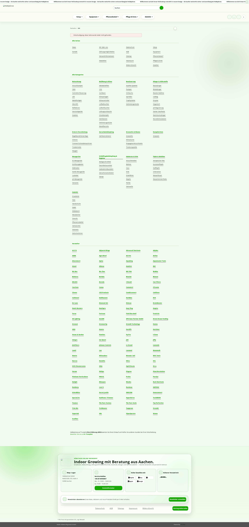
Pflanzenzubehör (77, 222)
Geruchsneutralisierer (106, 173)
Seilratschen (76, 226)
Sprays (101, 176)
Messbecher (76, 215)
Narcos (74, 361)
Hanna (155, 324)
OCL (154, 361)
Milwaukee (103, 356)
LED (73, 97)
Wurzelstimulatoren (159, 119)
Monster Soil (130, 356)
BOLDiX (74, 282)
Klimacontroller (104, 100)
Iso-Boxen (102, 93)
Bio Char (102, 271)
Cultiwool (75, 298)
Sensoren (75, 183)
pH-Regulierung (158, 108)
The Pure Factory (105, 403)
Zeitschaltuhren (77, 233)
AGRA (74, 256)
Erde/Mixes (130, 175)
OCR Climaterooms (78, 366)
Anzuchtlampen (77, 86)
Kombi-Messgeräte (78, 172)
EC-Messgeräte (77, 161)
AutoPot (129, 266)
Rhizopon (102, 382)
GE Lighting (76, 319)
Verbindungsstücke (105, 123)
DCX (154, 298)
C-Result (129, 282)
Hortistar (156, 329)
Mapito (128, 179)
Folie (73, 200)
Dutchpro (102, 308)
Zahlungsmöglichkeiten (106, 52)
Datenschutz (130, 47)
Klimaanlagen (103, 97)
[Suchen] (161, 8)
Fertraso (102, 313)
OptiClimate (130, 366)
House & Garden (78, 334)
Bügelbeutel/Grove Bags (80, 136)
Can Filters (157, 282)
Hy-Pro (128, 334)
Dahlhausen (103, 298)
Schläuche (129, 93)
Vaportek (75, 413)
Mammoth (156, 350)
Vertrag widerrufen (180, 508)
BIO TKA (129, 271)
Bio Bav (75, 271)
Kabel (74, 207)
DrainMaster (157, 303)
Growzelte (129, 136)
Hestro (101, 329)
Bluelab (129, 277)
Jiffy (154, 340)
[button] (229, 17)
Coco (127, 168)
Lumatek (156, 345)
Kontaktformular (108, 488)
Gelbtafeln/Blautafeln (106, 169)
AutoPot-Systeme (131, 86)
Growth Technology (133, 324)
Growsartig (103, 324)
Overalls (75, 218)
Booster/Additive (158, 93)
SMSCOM (129, 392)
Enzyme (155, 100)
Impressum (130, 61)
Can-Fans (75, 287)
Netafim (102, 361)
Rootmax (129, 387)
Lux (100, 350)
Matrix (74, 356)
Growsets (156, 136)
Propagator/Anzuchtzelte (134, 143)
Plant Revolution (159, 371)
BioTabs (101, 277)
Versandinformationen (106, 56)
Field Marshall (131, 313)
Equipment (156, 52)
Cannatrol (129, 287)
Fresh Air (156, 313)
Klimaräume (130, 140)
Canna (101, 287)
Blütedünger (157, 89)
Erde (127, 172)
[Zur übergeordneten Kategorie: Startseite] (175, 28)
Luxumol (129, 350)
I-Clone (155, 334)
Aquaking (129, 261)
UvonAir (156, 408)
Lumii (74, 350)
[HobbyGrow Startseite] (17, 7)
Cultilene (156, 292)
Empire (155, 308)
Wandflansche (104, 126)
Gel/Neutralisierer (105, 136)
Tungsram (129, 408)
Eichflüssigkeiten (77, 164)
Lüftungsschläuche (105, 111)
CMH (73, 89)
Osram (74, 371)
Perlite (128, 183)
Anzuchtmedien (131, 161)
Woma (155, 413)
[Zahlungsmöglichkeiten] (140, 479)
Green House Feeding (160, 319)
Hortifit (129, 329)
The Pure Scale (131, 403)
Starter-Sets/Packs (159, 111)
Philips (101, 371)
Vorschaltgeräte (77, 111)
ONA (100, 366)
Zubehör (156, 65)
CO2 (100, 89)
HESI (73, 329)
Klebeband (75, 211)
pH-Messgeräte (77, 179)
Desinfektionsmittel (105, 165)
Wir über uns (103, 47)
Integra (74, 340)
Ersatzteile (75, 196)
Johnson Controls (105, 345)
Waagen (75, 151)
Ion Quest (102, 340)
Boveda (101, 282)
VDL (100, 413)
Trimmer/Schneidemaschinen (82, 143)
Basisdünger (157, 86)
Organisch (156, 104)
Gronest (75, 324)
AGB (127, 52)
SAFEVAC (156, 387)
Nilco (128, 361)
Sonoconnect (157, 392)
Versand (82, 519)
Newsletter (102, 61)
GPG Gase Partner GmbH (134, 319)
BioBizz (155, 271)
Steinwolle (129, 186)
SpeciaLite (76, 398)
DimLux (128, 303)
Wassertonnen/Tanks (160, 179)
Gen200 (101, 319)
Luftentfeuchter (104, 108)
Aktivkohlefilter (104, 86)
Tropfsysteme (130, 100)
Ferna (74, 313)
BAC (154, 266)
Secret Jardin (103, 392)
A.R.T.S (74, 250)
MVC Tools (156, 356)
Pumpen (129, 89)
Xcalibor (75, 419)
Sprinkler (129, 97)
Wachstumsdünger (159, 115)
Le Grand (129, 345)
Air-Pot (128, 256)
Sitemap (129, 56)
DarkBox (129, 298)
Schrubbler (76, 392)
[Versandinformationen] (163, 477)
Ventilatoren (103, 119)
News (74, 47)
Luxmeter (75, 175)
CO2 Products (104, 292)
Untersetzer (157, 172)
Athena (101, 266)
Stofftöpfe (156, 168)
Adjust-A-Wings (104, 250)
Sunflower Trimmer (106, 398)
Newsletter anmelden (177, 499)
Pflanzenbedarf (158, 56)
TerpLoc (75, 403)
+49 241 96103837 (100, 479)
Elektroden (75, 168)
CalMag (155, 97)
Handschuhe (76, 204)
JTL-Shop (182, 524)
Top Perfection (158, 403)
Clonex (74, 292)
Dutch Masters (77, 308)
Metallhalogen (77, 100)
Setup (155, 47)
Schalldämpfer (104, 115)
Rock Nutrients (158, 382)
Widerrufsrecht (131, 65)
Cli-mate (156, 287)
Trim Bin (75, 408)
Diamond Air (103, 303)
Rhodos (128, 382)
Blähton (128, 164)
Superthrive (130, 398)
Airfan (155, 256)
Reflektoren (76, 108)
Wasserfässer (157, 175)
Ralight (74, 382)
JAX (127, 340)
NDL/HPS (75, 104)
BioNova (75, 277)
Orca (154, 366)
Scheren (75, 140)
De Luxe (75, 303)
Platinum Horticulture (80, 377)
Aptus (101, 261)
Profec (128, 377)
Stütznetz (75, 229)
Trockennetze (76, 147)
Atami (74, 266)
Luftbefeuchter (104, 104)
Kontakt (74, 52)
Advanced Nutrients (133, 250)
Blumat (155, 277)
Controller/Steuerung (79, 93)
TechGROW (157, 398)
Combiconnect (131, 292)
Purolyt (155, 377)
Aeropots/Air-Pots (159, 161)
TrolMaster (103, 408)
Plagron (129, 371)
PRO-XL (101, 377)
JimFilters (75, 345)
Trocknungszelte (131, 147)
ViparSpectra (130, 413)
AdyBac (155, 250)
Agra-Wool (103, 256)
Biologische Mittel (105, 162)
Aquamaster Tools (159, 261)
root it (101, 387)
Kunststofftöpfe (158, 164)
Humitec (102, 334)
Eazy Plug (129, 308)
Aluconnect (76, 261)
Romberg (75, 387)
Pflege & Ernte (157, 61)
